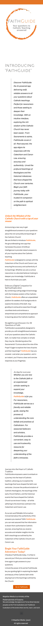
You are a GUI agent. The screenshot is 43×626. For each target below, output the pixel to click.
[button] (21, 613)
